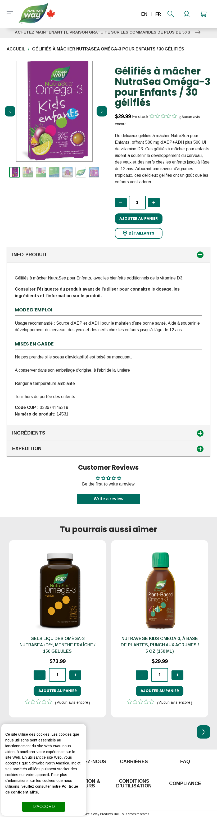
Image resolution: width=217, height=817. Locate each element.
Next (100, 111)
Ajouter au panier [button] (138, 218)
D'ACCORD (44, 806)
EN (144, 14)
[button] (138, 233)
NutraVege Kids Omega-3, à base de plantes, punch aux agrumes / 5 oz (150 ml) (160, 644)
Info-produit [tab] (29, 254)
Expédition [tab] (27, 448)
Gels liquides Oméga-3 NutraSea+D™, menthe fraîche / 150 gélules (57, 644)
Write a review (108, 499)
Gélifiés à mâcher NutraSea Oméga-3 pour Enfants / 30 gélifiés (108, 49)
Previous (8, 111)
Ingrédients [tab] (28, 433)
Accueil (16, 49)
